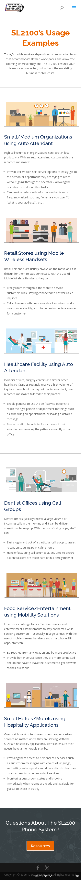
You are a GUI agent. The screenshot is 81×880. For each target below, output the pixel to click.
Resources (40, 845)
